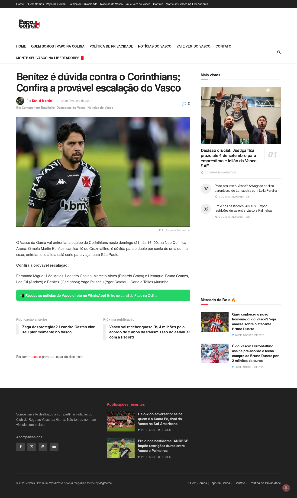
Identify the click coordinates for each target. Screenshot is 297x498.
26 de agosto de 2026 (249, 335)
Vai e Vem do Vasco (138, 4)
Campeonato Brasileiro (38, 107)
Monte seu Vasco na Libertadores (187, 4)
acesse (36, 356)
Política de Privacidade (82, 4)
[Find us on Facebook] (20, 447)
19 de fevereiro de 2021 (76, 100)
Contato (158, 4)
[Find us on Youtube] (54, 447)
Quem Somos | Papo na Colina (46, 4)
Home (20, 4)
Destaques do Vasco (71, 107)
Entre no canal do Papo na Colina (132, 295)
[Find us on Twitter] (31, 447)
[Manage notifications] (286, 488)
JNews (30, 483)
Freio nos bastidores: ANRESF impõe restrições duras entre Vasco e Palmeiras (243, 208)
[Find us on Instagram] (43, 447)
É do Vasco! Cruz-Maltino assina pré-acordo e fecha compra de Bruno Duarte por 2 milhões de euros (255, 353)
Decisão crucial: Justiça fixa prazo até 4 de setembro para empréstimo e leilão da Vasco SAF (229, 158)
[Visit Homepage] (29, 24)
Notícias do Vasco (111, 4)
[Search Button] (279, 52)
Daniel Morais (42, 100)
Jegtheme (105, 483)
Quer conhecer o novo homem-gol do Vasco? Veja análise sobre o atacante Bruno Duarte (254, 321)
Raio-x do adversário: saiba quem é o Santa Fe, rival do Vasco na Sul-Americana (160, 418)
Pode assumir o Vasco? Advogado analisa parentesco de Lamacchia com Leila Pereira (246, 188)
